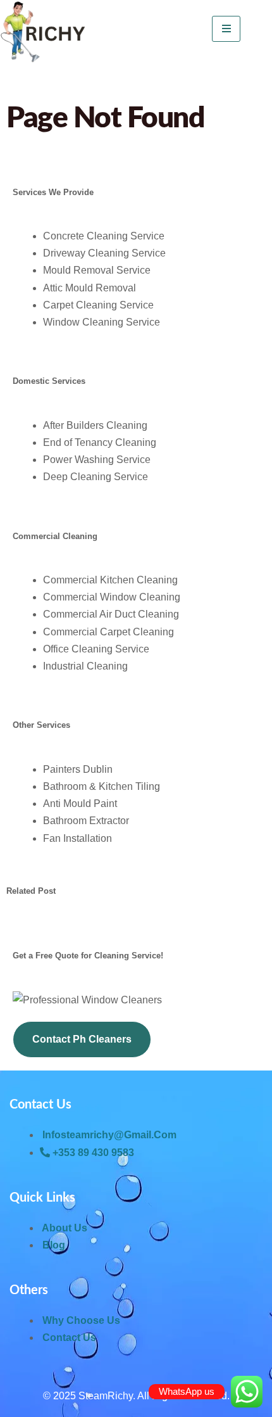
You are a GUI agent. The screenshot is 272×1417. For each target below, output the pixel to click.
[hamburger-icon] (226, 29)
